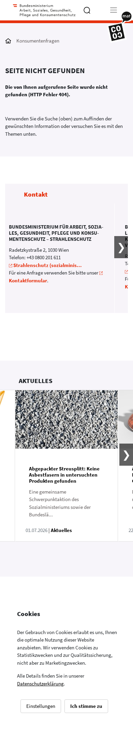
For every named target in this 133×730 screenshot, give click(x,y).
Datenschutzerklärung (40, 683)
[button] (117, 258)
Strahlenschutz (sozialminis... (47, 265)
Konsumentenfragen (37, 40)
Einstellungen (40, 706)
